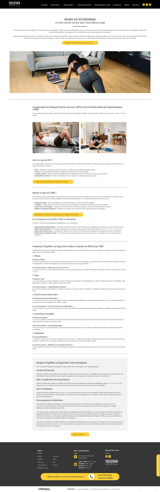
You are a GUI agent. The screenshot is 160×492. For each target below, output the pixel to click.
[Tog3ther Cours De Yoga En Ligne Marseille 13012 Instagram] (150, 4)
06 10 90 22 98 (105, 475)
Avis (54, 462)
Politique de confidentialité (100, 489)
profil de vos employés (115, 383)
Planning (117, 5)
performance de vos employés (112, 229)
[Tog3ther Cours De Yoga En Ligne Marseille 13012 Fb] (106, 456)
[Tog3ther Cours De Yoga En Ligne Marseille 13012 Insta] (109, 456)
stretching (37, 319)
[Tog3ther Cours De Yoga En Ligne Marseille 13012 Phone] (143, 4)
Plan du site (116, 489)
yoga (85, 38)
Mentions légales (83, 489)
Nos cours (68, 5)
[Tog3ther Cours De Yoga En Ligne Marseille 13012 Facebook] (147, 4)
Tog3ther (55, 5)
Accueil (44, 5)
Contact (135, 5)
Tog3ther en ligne (102, 5)
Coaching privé (84, 5)
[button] (80, 43)
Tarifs (126, 5)
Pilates (36, 261)
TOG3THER (71, 489)
